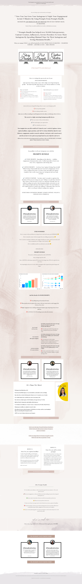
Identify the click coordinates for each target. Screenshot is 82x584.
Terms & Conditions (45, 573)
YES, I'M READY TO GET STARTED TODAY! (41, 146)
